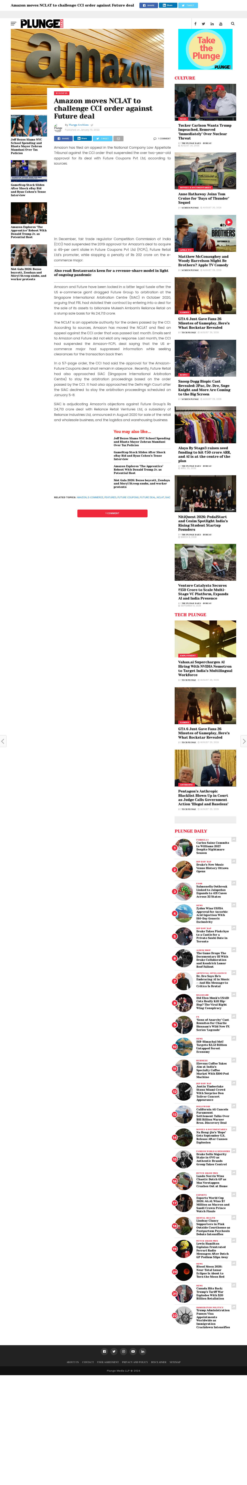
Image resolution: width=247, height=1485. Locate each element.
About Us (73, 1362)
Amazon (82, 497)
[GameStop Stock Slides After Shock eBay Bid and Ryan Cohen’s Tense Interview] (29, 180)
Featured (110, 497)
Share (170, 5)
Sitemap (175, 1362)
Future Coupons (128, 497)
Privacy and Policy (135, 1362)
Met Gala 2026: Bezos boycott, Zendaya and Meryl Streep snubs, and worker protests (28, 274)
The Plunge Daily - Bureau (197, 143)
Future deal (148, 497)
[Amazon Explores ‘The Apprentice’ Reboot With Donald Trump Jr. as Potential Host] (29, 223)
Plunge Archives (79, 124)
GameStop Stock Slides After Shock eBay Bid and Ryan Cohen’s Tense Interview (28, 190)
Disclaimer (158, 1362)
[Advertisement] (112, 202)
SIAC (167, 497)
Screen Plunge (190, 208)
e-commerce (95, 497)
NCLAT (160, 497)
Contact (88, 1362)
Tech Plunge (189, 332)
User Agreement (108, 1362)
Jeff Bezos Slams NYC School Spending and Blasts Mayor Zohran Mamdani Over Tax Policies (26, 146)
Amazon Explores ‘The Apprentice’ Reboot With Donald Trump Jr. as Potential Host (29, 232)
